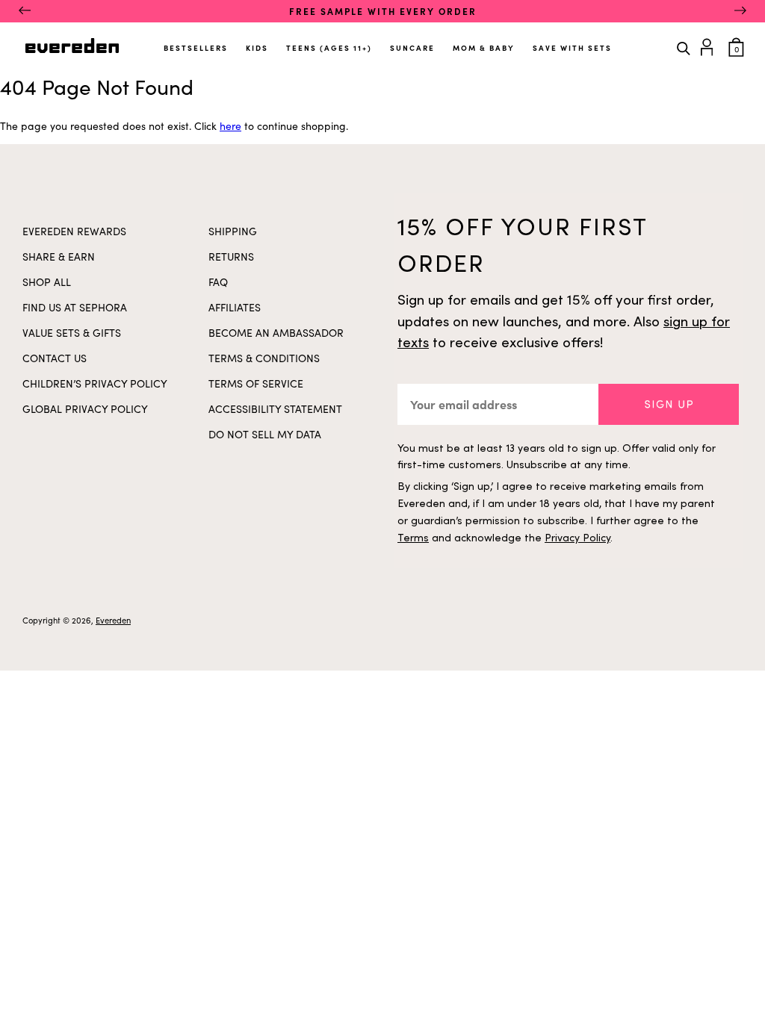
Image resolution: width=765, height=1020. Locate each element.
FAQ (218, 282)
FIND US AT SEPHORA (74, 307)
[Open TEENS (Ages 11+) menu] (373, 41)
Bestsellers (196, 48)
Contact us (54, 358)
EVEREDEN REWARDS (74, 231)
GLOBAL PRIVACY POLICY (85, 409)
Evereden (113, 620)
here (230, 126)
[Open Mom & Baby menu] (516, 41)
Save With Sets (572, 48)
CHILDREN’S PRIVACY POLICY (94, 383)
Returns (231, 256)
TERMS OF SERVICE (255, 383)
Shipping (232, 231)
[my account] (709, 45)
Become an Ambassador (276, 333)
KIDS (257, 48)
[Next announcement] (740, 11)
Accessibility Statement (275, 409)
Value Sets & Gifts (71, 333)
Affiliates (234, 307)
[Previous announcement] (24, 11)
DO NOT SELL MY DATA (264, 434)
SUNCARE (412, 48)
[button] (668, 404)
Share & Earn (58, 256)
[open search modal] (683, 47)
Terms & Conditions (264, 358)
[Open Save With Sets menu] (613, 41)
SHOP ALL (46, 282)
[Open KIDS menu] (269, 41)
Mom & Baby (484, 48)
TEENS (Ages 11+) (329, 48)
